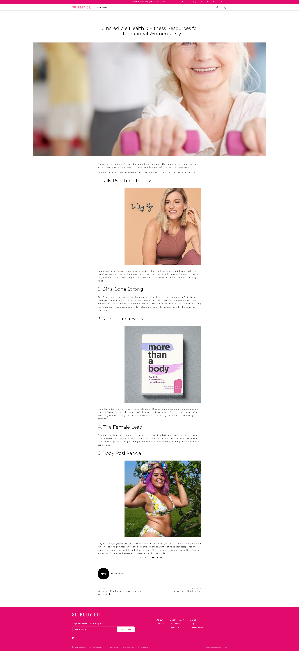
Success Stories (196, 628)
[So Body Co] (81, 7)
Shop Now (101, 7)
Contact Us (204, 2)
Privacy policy (113, 647)
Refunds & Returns (129, 647)
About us (160, 624)
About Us (184, 2)
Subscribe (125, 629)
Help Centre (175, 624)
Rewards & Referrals (220, 2)
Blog (194, 2)
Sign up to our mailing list (87, 624)
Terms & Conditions (96, 647)
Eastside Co (222, 647)
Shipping (144, 647)
